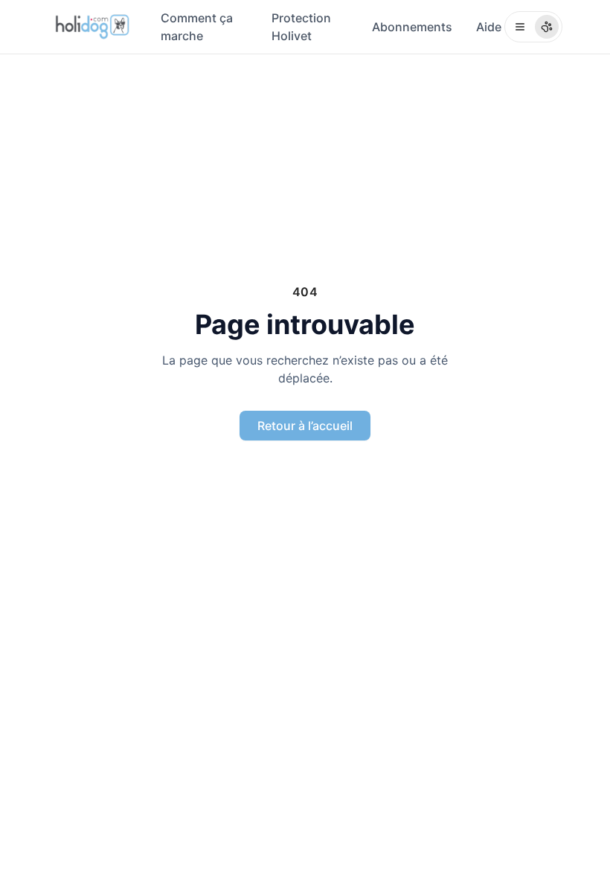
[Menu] (533, 26)
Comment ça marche (197, 26)
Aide (488, 26)
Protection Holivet (301, 26)
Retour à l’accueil (305, 425)
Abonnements (412, 26)
